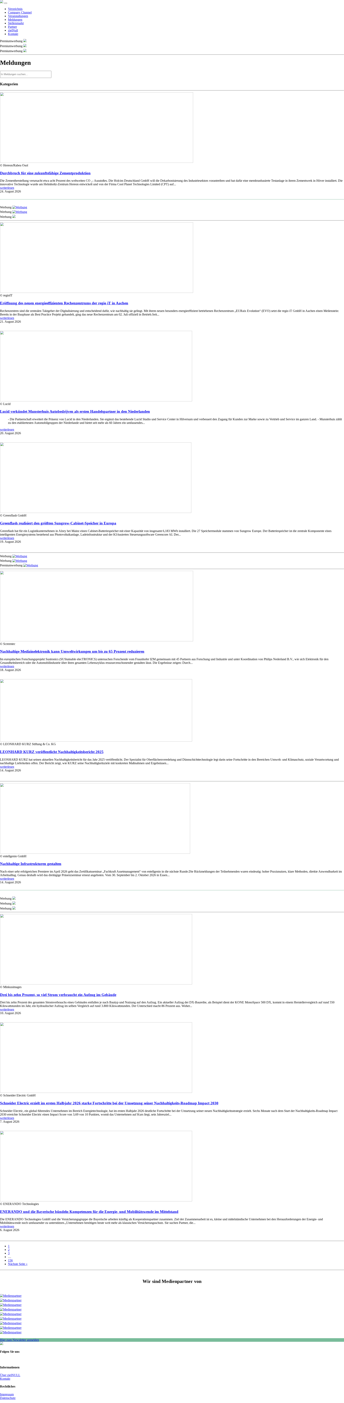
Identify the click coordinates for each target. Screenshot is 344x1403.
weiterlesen (7, 187)
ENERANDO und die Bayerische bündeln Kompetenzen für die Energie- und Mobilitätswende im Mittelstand (89, 1212)
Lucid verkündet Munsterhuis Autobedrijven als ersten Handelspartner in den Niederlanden (75, 411)
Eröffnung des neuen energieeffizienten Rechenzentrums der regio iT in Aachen (64, 303)
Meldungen (15, 19)
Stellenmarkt (16, 23)
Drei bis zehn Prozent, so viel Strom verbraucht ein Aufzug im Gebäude (58, 995)
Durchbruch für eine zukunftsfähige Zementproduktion (45, 173)
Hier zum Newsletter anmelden (19, 1340)
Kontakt (13, 34)
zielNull (13, 30)
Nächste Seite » (17, 1264)
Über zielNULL (10, 1375)
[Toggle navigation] (5, 3)
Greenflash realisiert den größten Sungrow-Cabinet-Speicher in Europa (58, 523)
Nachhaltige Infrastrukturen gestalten (30, 864)
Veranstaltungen (18, 16)
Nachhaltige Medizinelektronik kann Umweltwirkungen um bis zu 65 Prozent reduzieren (72, 651)
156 (10, 1260)
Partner (12, 26)
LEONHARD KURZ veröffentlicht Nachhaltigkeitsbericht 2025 (52, 752)
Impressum (7, 1394)
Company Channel (20, 12)
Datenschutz (8, 1398)
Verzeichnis (15, 9)
